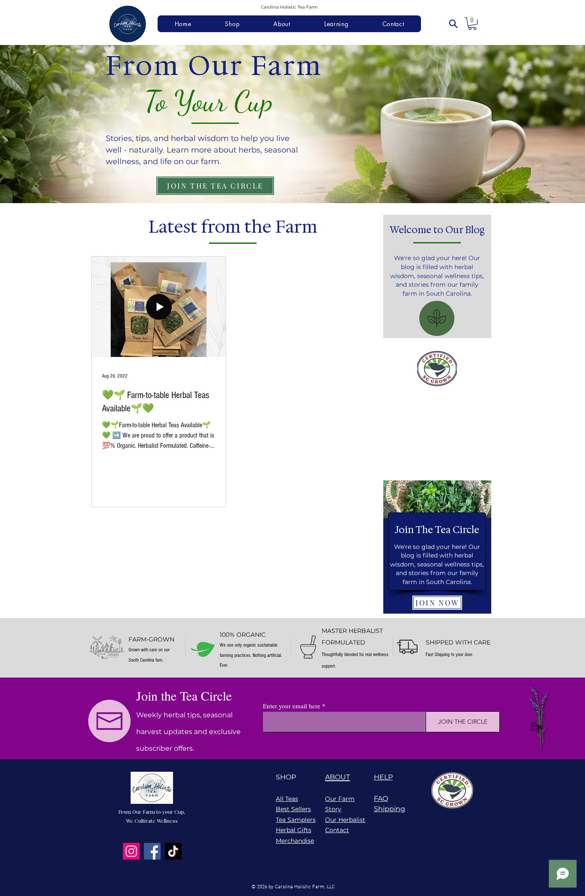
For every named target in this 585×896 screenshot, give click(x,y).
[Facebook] (152, 851)
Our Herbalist (345, 820)
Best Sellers (293, 809)
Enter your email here (291, 706)
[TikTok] (173, 851)
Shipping (389, 809)
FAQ (381, 798)
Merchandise (295, 841)
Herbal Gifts (293, 830)
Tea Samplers (296, 820)
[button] (472, 23)
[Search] (453, 23)
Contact (337, 830)
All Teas (287, 799)
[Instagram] (131, 851)
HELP (383, 777)
